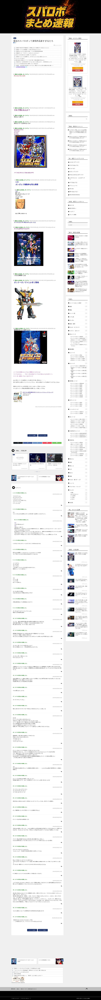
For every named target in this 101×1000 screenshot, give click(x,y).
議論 (15, 38)
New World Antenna (75, 194)
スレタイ (78, 490)
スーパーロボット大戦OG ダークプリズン (79, 345)
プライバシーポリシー (25, 998)
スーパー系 (78, 313)
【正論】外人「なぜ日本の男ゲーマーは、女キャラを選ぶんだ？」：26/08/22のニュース (34, 61)
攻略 (78, 476)
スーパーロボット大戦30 (79, 442)
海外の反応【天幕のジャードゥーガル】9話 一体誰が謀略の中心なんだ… (30, 60)
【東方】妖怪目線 (17, 973)
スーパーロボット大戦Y (78, 303)
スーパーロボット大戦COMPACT (79, 433)
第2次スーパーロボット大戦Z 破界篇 (79, 368)
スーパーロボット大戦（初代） (78, 419)
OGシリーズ (78, 334)
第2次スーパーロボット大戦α (79, 358)
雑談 (78, 306)
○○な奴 (79, 497)
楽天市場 (78, 70)
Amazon (78, 67)
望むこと (78, 465)
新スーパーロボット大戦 (79, 444)
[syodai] (30, 168)
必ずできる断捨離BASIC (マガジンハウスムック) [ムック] (38, 392)
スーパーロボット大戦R (79, 385)
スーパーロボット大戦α (79, 355)
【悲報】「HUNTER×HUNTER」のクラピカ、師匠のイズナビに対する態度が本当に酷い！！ (35, 65)
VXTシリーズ (78, 400)
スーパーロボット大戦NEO (79, 453)
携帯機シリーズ (78, 381)
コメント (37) (43, 435)
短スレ (78, 472)
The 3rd (72, 188)
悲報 (79, 492)
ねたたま (72, 205)
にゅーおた (72, 168)
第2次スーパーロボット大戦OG (79, 340)
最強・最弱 (78, 323)
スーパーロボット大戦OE (79, 455)
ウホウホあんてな (74, 165)
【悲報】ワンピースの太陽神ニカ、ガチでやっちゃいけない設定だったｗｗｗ (31, 56)
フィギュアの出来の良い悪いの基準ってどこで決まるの (27, 63)
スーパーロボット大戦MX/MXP (79, 436)
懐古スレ (78, 458)
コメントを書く (32, 435)
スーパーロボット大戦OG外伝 (78, 338)
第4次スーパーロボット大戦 (79, 426)
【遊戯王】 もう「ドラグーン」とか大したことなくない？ (27, 53)
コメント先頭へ (42, 930)
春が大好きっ (73, 208)
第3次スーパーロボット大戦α (79, 360)
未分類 (78, 502)
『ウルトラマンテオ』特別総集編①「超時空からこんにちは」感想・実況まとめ (30, 970)
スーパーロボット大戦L (79, 393)
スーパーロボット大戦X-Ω (79, 411)
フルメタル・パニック (78, 486)
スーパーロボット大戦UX (79, 395)
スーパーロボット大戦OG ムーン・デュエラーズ (79, 342)
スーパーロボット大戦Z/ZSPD (79, 365)
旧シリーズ (78, 416)
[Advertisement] (37, 93)
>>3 (15, 525)
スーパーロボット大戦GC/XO (78, 447)
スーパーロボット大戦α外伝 (79, 356)
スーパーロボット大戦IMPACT (79, 435)
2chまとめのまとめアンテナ (77, 174)
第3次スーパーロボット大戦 (79, 422)
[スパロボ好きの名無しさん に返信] (61, 505)
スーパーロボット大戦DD (79, 413)
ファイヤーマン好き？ (20, 58)
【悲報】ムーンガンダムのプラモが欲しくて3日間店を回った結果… (27, 968)
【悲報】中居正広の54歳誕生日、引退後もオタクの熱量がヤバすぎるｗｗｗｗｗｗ (32, 47)
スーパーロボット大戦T (79, 406)
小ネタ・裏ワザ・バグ (78, 479)
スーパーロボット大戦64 (78, 445)
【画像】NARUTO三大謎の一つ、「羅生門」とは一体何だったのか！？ (28, 975)
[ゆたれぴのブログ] (18, 981)
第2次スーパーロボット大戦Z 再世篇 (79, 371)
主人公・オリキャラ (78, 327)
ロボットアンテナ (74, 171)
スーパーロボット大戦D (79, 386)
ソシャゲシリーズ (78, 409)
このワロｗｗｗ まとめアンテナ (77, 178)
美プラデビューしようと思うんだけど (21, 972)
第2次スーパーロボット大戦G (78, 421)
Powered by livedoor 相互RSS (18, 982)
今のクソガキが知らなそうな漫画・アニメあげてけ (26, 54)
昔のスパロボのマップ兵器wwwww (77, 136)
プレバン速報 (73, 214)
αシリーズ (78, 352)
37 (15, 42)
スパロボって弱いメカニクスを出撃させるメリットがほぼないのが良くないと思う (78, 131)
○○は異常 (79, 495)
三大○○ (79, 499)
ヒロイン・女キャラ (78, 330)
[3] (30, 364)
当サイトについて (15, 998)
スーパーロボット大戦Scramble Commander (78, 451)
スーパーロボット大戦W (79, 390)
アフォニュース (73, 185)
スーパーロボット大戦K (79, 391)
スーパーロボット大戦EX (79, 424)
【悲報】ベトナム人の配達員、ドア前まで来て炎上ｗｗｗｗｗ (28, 49)
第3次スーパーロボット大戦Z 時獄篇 (79, 374)
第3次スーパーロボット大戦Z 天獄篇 (79, 377)
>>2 (15, 522)
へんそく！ (72, 211)
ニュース (78, 483)
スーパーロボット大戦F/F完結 (79, 427)
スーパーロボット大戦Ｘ (79, 404)
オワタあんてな (73, 182)
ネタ (78, 469)
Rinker (80, 62)
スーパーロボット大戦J (79, 388)
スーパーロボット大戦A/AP (79, 383)
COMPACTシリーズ (78, 431)
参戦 (78, 462)
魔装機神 (78, 349)
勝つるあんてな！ (74, 191)
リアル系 (78, 316)
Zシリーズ (78, 363)
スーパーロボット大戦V (79, 402)
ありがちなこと (79, 494)
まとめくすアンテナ (74, 162)
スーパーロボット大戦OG (79, 336)
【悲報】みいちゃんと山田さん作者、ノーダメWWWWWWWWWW (29, 51)
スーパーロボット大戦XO (78, 449)
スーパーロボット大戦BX (79, 396)
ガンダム (78, 320)
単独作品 (78, 440)
